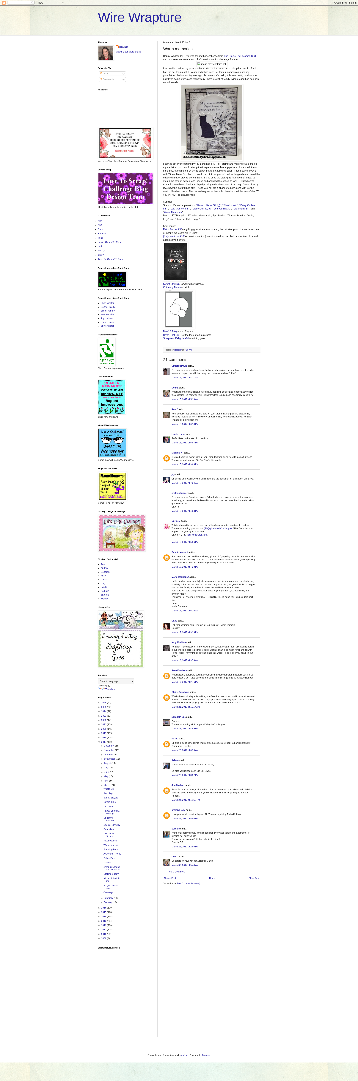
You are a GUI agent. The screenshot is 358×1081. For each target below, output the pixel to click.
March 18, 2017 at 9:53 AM (185, 660)
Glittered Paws (179, 366)
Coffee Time (109, 802)
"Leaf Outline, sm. (179, 208)
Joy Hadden (107, 318)
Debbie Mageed (180, 552)
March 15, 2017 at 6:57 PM (185, 442)
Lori (100, 246)
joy (173, 474)
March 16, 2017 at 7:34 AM (185, 483)
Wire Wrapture (140, 17)
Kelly (103, 575)
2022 (104, 720)
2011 (104, 929)
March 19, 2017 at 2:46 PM (185, 682)
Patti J (175, 409)
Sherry (101, 250)
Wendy (104, 598)
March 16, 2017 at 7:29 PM (185, 567)
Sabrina (105, 594)
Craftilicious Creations (196, 534)
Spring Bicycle (110, 797)
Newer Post (170, 878)
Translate (110, 689)
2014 (104, 916)
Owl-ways (108, 892)
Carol (100, 229)
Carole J (176, 521)
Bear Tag (108, 793)
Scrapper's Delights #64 (176, 338)
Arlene (175, 760)
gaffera (184, 1055)
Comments (108, 79)
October (108, 754)
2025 (104, 707)
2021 (104, 724)
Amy (100, 221)
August (108, 763)
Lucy (103, 583)
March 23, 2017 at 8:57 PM (185, 775)
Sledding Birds (110, 849)
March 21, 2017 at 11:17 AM (186, 707)
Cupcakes (108, 829)
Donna (175, 387)
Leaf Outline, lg (222, 208)
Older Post (254, 878)
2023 (104, 716)
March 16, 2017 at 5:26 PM (185, 542)
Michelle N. (177, 452)
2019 (104, 733)
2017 (104, 742)
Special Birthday (111, 825)
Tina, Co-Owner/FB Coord (111, 259)
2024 (104, 711)
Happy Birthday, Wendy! (111, 812)
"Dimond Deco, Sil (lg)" (208, 205)
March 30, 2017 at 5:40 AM (185, 865)
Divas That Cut (171, 335)
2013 (104, 921)
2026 (104, 702)
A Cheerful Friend (112, 853)
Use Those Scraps (108, 835)
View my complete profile (128, 51)
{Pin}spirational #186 (174, 236)
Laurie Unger (178, 434)
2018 (104, 737)
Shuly (101, 255)
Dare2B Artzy (170, 331)
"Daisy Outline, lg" (201, 208)
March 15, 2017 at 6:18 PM (185, 424)
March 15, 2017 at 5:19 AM (185, 399)
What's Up (108, 789)
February (109, 898)
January (108, 902)
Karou (175, 738)
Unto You (108, 806)
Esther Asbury (108, 310)
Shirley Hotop (107, 326)
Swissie (176, 828)
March (107, 785)
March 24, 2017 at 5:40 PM (185, 818)
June (106, 772)
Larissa (104, 579)
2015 (104, 912)
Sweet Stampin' (171, 284)
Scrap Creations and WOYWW (111, 868)
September (110, 759)
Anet (103, 564)
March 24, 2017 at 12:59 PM (186, 800)
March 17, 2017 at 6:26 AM (185, 610)
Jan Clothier (178, 785)
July (106, 767)
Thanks (107, 862)
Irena (100, 238)
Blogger (206, 1055)
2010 (104, 934)
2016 (104, 907)
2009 (104, 938)
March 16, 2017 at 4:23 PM (185, 511)
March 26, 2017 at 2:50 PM (185, 846)
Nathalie (105, 591)
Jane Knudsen (179, 670)
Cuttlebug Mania (172, 287)
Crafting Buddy (111, 874)
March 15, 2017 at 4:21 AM (185, 377)
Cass (174, 620)
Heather (123, 47)
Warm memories (111, 845)
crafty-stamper (180, 493)
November (109, 750)
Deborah (105, 572)
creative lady (178, 810)
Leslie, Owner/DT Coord (110, 242)
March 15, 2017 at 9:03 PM (185, 464)
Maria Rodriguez (180, 577)
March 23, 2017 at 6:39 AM (185, 750)
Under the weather (108, 819)
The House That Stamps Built (240, 56)
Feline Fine (109, 858)
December (109, 745)
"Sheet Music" (230, 205)
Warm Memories (173, 212)
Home (212, 878)
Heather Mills (107, 314)
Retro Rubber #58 (172, 229)
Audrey (104, 568)
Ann (100, 225)
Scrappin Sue (179, 717)
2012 (104, 925)
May (106, 776)
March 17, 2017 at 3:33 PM (185, 632)
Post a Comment (176, 871)
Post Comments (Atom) (188, 883)
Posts (105, 73)
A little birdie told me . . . (111, 879)
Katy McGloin (179, 642)
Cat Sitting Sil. (241, 208)
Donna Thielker (108, 307)
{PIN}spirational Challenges (218, 528)
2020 (104, 729)
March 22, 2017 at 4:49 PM (185, 728)
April (106, 780)
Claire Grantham (180, 692)
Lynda (104, 587)
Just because (110, 840)
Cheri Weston (107, 303)
